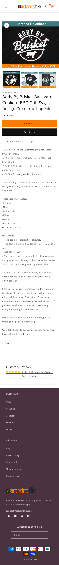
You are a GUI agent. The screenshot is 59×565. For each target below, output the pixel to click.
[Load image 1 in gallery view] (11, 80)
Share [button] (8, 343)
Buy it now (29, 132)
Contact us (11, 415)
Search (9, 429)
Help (8, 448)
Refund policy (13, 462)
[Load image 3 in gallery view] (47, 80)
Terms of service (14, 476)
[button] (6, 6)
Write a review (29, 375)
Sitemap (10, 422)
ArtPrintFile (32, 559)
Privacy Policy (12, 455)
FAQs (8, 402)
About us (10, 408)
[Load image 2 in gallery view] (29, 80)
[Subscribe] (44, 535)
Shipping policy (13, 469)
